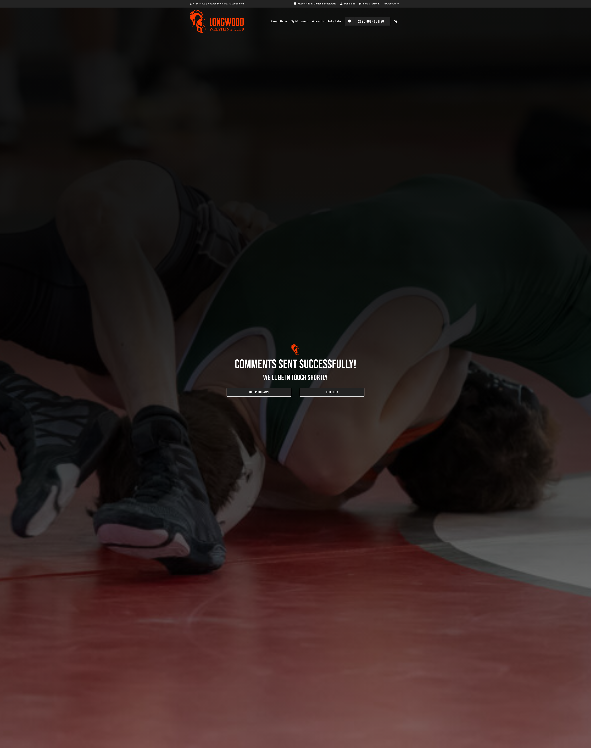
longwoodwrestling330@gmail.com (226, 3)
